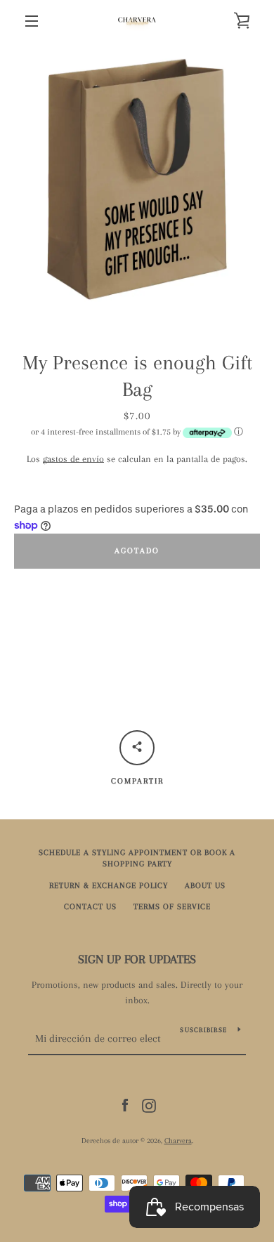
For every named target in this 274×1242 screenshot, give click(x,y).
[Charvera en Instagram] (149, 1104)
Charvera (178, 1140)
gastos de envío (73, 459)
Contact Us (90, 906)
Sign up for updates (137, 959)
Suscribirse (203, 1029)
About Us (205, 885)
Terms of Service (172, 906)
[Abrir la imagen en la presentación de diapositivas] (137, 179)
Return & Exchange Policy (108, 885)
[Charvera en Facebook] (125, 1104)
